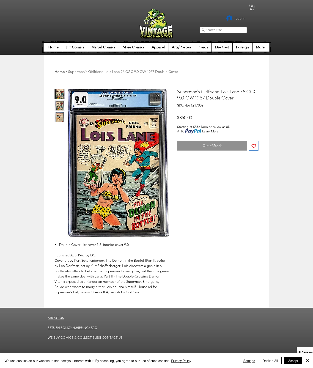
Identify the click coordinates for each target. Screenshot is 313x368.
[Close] (307, 360)
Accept (293, 360)
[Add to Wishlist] (254, 146)
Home (60, 71)
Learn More (210, 131)
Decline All (270, 360)
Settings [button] (249, 360)
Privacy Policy (181, 360)
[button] (252, 7)
